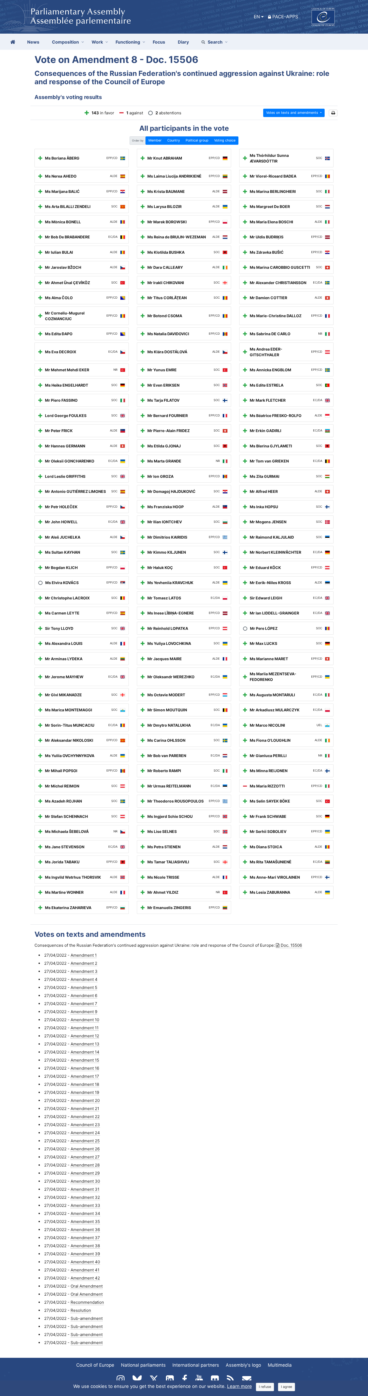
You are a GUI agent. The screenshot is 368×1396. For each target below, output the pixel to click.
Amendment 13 (85, 1044)
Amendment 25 (85, 1140)
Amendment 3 (84, 971)
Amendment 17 (85, 1076)
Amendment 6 (84, 995)
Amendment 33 (85, 1205)
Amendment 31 (85, 1189)
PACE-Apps (285, 16)
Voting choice (224, 140)
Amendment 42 (85, 1278)
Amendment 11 (85, 1027)
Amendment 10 (85, 1019)
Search (215, 42)
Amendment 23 (85, 1124)
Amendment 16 (85, 1068)
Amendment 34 (85, 1213)
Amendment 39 (85, 1253)
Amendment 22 (85, 1116)
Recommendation (87, 1302)
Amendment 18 (85, 1084)
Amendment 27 (85, 1157)
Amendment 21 (85, 1108)
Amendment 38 (85, 1245)
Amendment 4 (84, 979)
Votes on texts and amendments (292, 113)
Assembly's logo (243, 1365)
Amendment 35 (85, 1221)
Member (155, 140)
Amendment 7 (84, 1003)
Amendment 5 (84, 987)
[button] (333, 113)
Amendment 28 (85, 1165)
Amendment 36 (85, 1229)
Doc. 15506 (291, 945)
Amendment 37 (85, 1237)
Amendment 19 (85, 1092)
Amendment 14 (85, 1052)
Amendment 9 (84, 1011)
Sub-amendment (87, 1318)
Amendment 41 (85, 1270)
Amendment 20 (85, 1100)
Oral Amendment (87, 1286)
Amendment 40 (85, 1261)
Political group (197, 140)
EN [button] (257, 16)
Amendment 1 (84, 955)
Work (97, 42)
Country (173, 140)
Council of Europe (95, 1365)
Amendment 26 (85, 1148)
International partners (195, 1365)
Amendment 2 (84, 963)
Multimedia (280, 1365)
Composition (65, 42)
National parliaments (143, 1365)
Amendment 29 (85, 1173)
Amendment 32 (85, 1197)
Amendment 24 (85, 1132)
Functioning (128, 42)
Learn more (239, 1386)
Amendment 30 (85, 1181)
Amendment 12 (85, 1035)
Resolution (81, 1310)
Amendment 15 (85, 1060)
